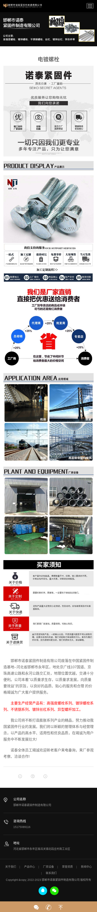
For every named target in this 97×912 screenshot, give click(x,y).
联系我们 (51, 873)
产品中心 (29, 866)
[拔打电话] (48, 905)
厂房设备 (48, 866)
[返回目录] (29, 777)
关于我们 (10, 866)
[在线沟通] (36, 905)
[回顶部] (60, 905)
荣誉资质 (67, 866)
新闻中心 (86, 866)
